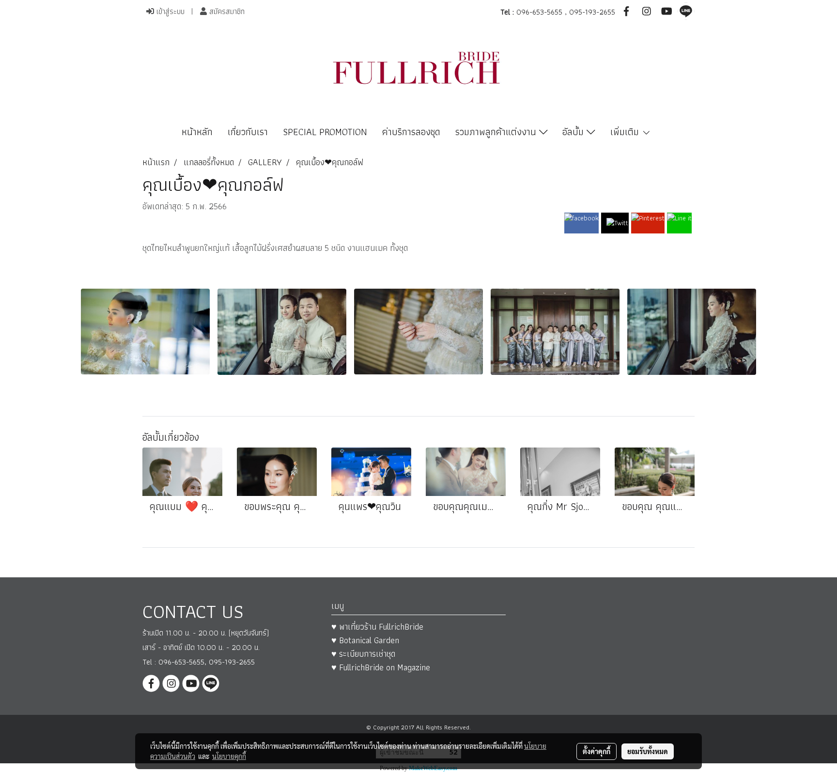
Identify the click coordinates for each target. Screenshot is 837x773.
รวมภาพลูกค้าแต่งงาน (497, 131)
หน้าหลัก (197, 131)
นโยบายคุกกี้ (229, 756)
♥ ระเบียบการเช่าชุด (363, 654)
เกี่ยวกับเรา (248, 131)
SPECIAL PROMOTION (325, 131)
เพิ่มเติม (626, 131)
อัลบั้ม (574, 131)
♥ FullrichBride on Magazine (380, 667)
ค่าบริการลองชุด (411, 131)
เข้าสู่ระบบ (169, 11)
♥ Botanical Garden (365, 640)
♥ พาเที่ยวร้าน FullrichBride (377, 626)
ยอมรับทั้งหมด (647, 751)
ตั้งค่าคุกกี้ (596, 751)
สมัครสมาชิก (226, 11)
